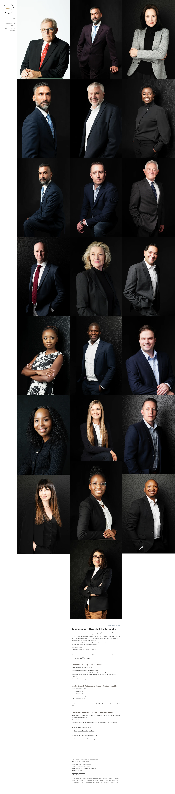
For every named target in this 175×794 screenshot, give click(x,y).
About (13, 18)
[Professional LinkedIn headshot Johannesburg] (96, 428)
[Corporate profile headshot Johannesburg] (43, 434)
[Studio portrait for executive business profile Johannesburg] (148, 513)
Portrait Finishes (11, 26)
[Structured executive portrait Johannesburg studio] (96, 500)
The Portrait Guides (10, 23)
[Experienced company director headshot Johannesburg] (96, 118)
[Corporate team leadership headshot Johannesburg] (148, 355)
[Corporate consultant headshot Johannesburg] (96, 579)
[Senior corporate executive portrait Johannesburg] (96, 39)
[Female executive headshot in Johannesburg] (148, 39)
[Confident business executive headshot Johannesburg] (148, 434)
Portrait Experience (10, 21)
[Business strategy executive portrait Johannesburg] (43, 355)
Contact (13, 33)
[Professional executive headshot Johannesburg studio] (43, 197)
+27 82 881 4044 (76, 775)
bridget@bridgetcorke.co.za (78, 773)
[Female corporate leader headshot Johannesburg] (43, 514)
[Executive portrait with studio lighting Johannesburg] (43, 276)
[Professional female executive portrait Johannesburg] (96, 276)
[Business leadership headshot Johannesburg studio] (43, 118)
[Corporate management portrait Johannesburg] (96, 197)
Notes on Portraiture (9, 28)
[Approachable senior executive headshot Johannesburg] (148, 276)
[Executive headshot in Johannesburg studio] (43, 39)
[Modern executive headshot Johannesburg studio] (96, 355)
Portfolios (12, 30)
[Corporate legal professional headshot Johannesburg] (148, 197)
